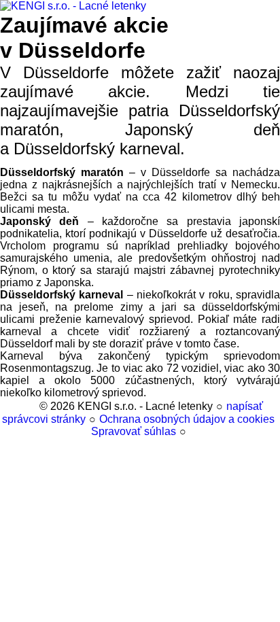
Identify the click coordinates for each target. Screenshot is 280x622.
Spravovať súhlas (133, 431)
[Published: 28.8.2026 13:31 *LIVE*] (30, 406)
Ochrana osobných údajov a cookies (187, 419)
